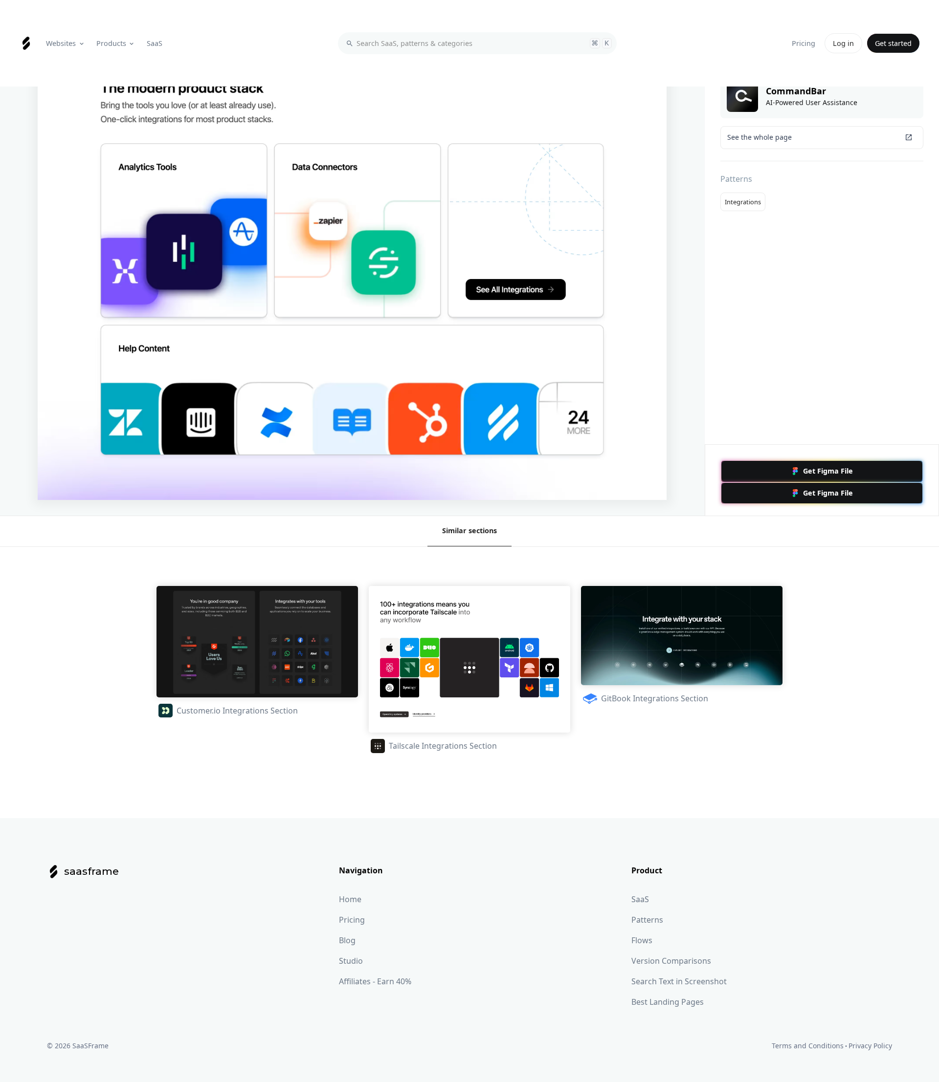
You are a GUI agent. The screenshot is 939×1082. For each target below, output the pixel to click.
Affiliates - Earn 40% (375, 981)
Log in (843, 43)
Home (350, 899)
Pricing (352, 919)
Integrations (743, 201)
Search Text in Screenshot (679, 981)
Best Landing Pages (667, 1001)
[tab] (469, 531)
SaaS (640, 899)
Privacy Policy (870, 1045)
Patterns (647, 919)
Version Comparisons (671, 960)
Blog (347, 940)
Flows (641, 940)
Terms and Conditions (808, 1045)
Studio (351, 960)
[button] (66, 43)
